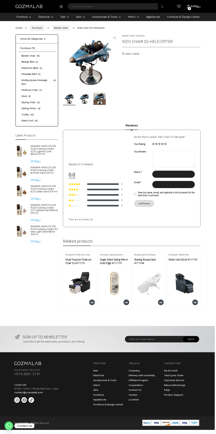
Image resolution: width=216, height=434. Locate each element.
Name (138, 172)
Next (110, 61)
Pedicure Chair (82, 255)
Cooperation (136, 385)
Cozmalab (22, 423)
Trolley (27, 114)
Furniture (22, 16)
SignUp (190, 339)
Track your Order (174, 375)
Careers (133, 394)
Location (134, 399)
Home (18, 27)
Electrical (44, 16)
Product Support (173, 394)
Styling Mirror (116, 255)
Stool (26, 96)
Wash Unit (184, 255)
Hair (62, 16)
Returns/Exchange (174, 385)
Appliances (153, 16)
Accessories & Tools (104, 16)
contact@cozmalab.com (28, 392)
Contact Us (135, 390)
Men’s (131, 16)
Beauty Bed (140, 255)
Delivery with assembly (142, 375)
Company (134, 370)
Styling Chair (30, 102)
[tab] (132, 127)
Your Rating (139, 144)
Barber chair (61, 27)
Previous (73, 61)
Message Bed (30, 74)
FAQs (167, 390)
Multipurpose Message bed (38, 82)
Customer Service (174, 380)
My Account (171, 370)
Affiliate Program (138, 380)
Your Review (140, 151)
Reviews (132, 125)
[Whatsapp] (9, 425)
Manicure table (31, 68)
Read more (92, 302)
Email (137, 182)
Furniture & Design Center (183, 16)
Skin (78, 16)
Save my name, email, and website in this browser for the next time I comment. (166, 194)
